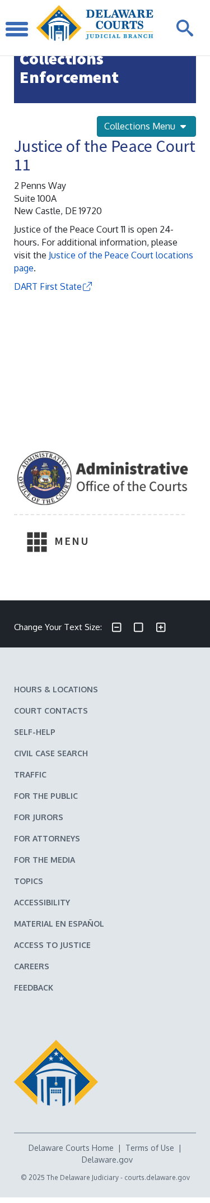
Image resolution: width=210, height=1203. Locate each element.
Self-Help (34, 732)
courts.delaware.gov (157, 1177)
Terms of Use (149, 1148)
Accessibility (42, 902)
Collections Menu (141, 126)
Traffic (30, 774)
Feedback (33, 987)
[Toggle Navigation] (17, 27)
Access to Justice (52, 945)
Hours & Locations (56, 689)
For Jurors (38, 817)
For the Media (44, 859)
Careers (31, 966)
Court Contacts (51, 710)
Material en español (59, 923)
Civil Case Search (51, 753)
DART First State (48, 286)
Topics (28, 881)
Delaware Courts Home (71, 1148)
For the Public (46, 796)
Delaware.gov (107, 1159)
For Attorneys (47, 838)
